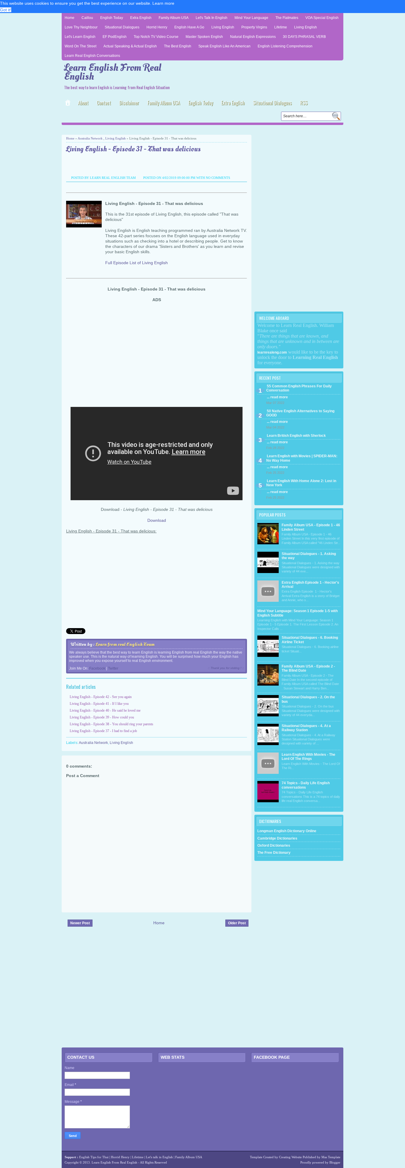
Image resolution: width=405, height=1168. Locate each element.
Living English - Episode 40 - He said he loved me (105, 710)
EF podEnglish (115, 37)
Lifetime (280, 27)
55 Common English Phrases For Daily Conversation (299, 388)
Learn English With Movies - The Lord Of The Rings (308, 757)
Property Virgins (254, 27)
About (83, 102)
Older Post (237, 923)
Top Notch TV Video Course (156, 37)
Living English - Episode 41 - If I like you (99, 704)
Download (156, 520)
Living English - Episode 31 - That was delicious (133, 149)
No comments (218, 177)
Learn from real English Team (124, 644)
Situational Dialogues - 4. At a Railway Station (306, 728)
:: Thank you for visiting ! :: (226, 668)
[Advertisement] (131, 129)
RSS (303, 102)
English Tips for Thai (94, 1157)
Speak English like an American (224, 46)
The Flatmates (286, 18)
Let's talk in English (159, 1157)
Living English (222, 27)
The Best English (177, 46)
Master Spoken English (204, 37)
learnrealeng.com (272, 352)
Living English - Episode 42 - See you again (101, 697)
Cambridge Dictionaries (277, 838)
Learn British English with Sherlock (296, 436)
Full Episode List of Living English (136, 262)
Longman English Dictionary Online (286, 831)
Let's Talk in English (211, 18)
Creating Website (290, 1157)
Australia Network (90, 138)
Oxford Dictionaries (273, 845)
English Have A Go (189, 27)
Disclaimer (129, 102)
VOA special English (322, 18)
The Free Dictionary (274, 853)
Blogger (334, 1162)
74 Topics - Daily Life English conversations (306, 785)
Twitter (113, 668)
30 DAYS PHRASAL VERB (304, 37)
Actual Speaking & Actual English (130, 46)
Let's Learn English (80, 37)
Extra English (141, 18)
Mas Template (330, 1157)
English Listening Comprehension (285, 46)
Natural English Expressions (253, 37)
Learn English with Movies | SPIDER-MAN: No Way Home (301, 458)
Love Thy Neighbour (81, 27)
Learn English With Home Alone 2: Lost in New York (301, 483)
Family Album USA (174, 18)
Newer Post (80, 923)
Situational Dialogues (122, 27)
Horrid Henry (156, 27)
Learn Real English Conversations (92, 56)
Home (69, 18)
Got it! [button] (5, 9)
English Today (111, 18)
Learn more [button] (163, 3)
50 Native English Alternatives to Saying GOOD (300, 413)
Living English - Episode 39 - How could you (102, 717)
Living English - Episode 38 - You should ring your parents (111, 724)
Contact (104, 102)
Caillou (87, 18)
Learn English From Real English (112, 72)
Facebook (97, 668)
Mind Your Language (251, 18)
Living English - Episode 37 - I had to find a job (103, 731)
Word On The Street (80, 46)
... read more (277, 397)
